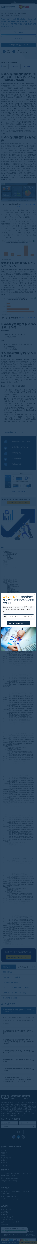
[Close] (34, 594)
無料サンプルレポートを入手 (18, 623)
